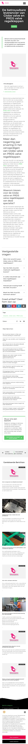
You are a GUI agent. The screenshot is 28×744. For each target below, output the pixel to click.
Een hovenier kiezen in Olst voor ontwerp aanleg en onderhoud (12, 335)
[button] (25, 712)
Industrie (14, 26)
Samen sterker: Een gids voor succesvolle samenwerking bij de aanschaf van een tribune (12, 398)
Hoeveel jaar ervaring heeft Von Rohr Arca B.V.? (14, 286)
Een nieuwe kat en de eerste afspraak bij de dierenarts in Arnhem (13, 344)
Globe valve (6, 110)
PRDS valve (19, 316)
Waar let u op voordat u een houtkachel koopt (14, 339)
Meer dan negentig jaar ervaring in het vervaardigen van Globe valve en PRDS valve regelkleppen (14, 87)
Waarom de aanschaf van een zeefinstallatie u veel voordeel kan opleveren (14, 548)
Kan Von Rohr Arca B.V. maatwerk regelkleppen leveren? (14, 270)
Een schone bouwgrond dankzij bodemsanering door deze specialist (13, 614)
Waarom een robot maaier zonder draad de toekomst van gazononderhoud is (12, 356)
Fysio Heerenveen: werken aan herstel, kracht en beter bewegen (14, 362)
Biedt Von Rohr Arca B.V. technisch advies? (14, 293)
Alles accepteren (14, 737)
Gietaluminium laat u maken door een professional (11, 515)
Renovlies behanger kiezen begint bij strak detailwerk (13, 404)
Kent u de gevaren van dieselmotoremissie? (12, 482)
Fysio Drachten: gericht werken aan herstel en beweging (13, 367)
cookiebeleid (5, 730)
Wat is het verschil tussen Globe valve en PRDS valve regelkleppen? (14, 261)
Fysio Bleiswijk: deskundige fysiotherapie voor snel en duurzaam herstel (13, 377)
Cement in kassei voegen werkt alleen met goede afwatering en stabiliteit (13, 408)
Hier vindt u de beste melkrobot (9, 580)
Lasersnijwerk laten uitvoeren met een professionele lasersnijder (11, 647)
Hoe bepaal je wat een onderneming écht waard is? (13, 383)
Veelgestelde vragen (10, 91)
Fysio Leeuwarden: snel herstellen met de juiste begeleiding (14, 392)
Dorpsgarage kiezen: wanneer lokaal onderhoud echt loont (13, 372)
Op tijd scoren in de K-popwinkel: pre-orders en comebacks (13, 388)
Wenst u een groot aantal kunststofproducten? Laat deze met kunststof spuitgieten (13, 679)
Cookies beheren (14, 741)
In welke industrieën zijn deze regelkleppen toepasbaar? (14, 278)
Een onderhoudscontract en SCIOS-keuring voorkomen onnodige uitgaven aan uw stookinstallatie (14, 350)
